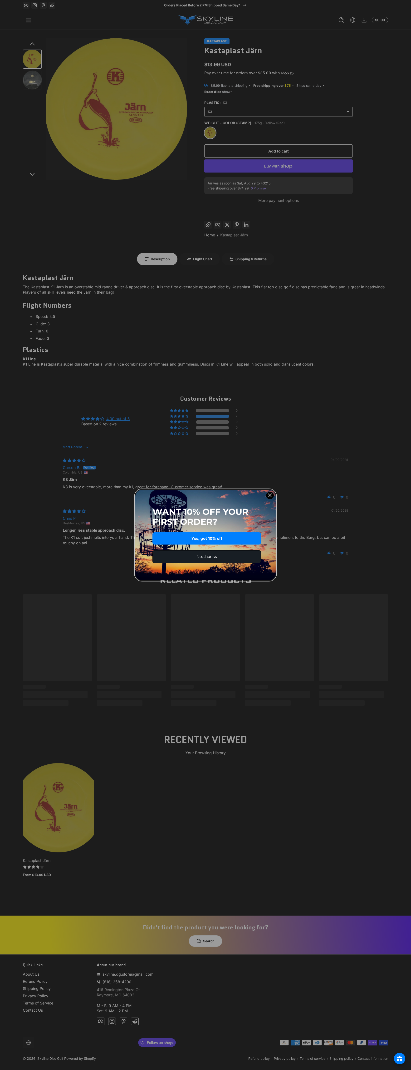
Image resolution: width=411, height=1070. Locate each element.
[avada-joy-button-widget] (399, 1058)
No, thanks (206, 556)
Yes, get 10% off (206, 538)
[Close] (270, 495)
